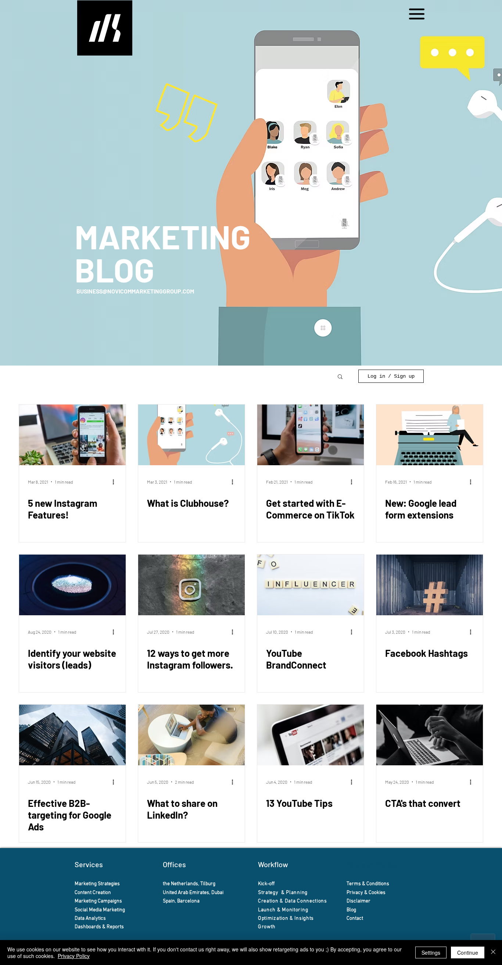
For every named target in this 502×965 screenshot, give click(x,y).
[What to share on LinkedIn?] (191, 735)
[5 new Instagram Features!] (72, 435)
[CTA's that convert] (429, 735)
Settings (431, 952)
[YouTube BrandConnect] (310, 585)
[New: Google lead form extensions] (429, 435)
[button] (417, 14)
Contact (355, 918)
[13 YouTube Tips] (310, 735)
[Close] (493, 952)
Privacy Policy (74, 955)
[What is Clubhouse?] (191, 435)
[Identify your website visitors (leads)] (72, 585)
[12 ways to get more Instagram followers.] (191, 585)
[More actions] (115, 481)
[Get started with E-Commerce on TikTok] (310, 435)
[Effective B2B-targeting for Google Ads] (72, 735)
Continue (467, 952)
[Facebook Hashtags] (429, 585)
